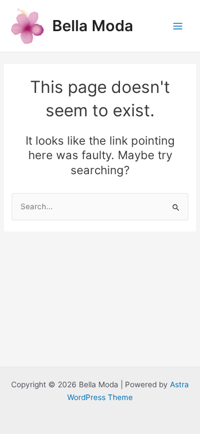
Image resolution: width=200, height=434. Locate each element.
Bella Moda (92, 25)
